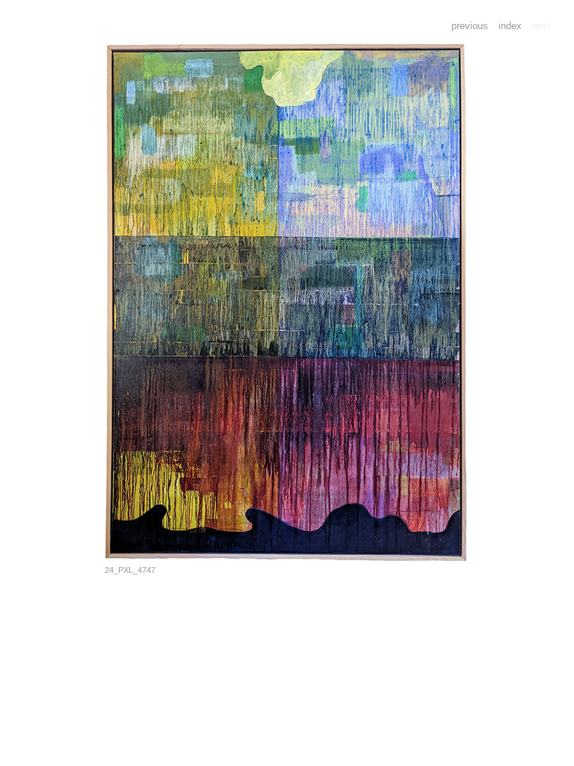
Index (510, 25)
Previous (469, 25)
